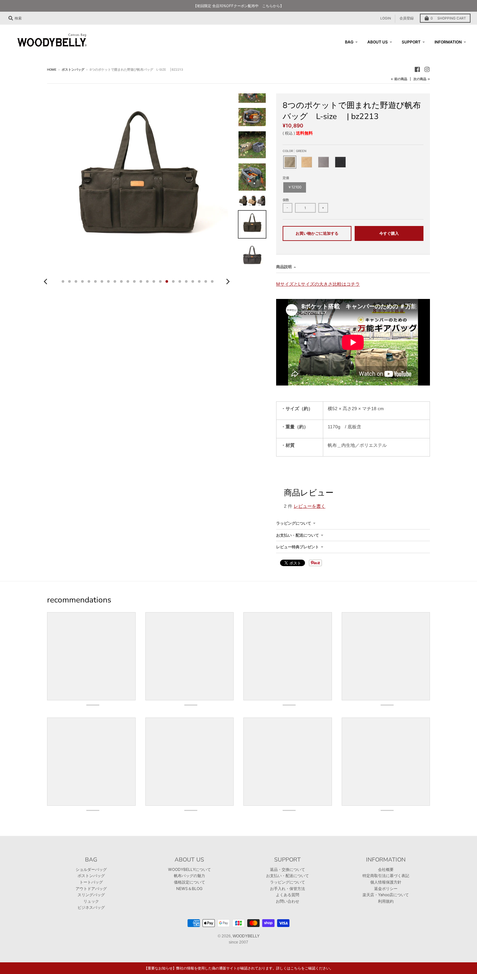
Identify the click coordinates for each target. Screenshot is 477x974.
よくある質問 (287, 894)
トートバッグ (91, 882)
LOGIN (385, 18)
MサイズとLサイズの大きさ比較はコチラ (318, 284)
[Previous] (46, 281)
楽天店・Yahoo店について (385, 894)
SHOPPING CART (448, 18)
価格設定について (189, 882)
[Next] (227, 281)
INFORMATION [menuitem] (448, 42)
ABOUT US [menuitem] (377, 42)
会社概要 (386, 869)
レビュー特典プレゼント (297, 546)
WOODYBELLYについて (189, 869)
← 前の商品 (399, 79)
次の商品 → (421, 79)
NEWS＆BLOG (189, 888)
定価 (286, 178)
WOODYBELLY (246, 936)
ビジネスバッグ (91, 907)
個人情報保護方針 (385, 882)
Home (51, 69)
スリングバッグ (91, 894)
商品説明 (284, 266)
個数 (286, 200)
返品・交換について (287, 869)
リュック (91, 901)
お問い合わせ (287, 901)
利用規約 (386, 901)
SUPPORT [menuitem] (411, 42)
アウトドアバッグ (91, 888)
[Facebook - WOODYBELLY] (417, 69)
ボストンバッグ (73, 69)
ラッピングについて (293, 523)
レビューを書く (309, 506)
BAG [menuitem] (349, 42)
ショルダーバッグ (91, 869)
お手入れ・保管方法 (287, 888)
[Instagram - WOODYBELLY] (427, 69)
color (294, 151)
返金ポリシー (386, 888)
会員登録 (406, 18)
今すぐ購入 (389, 233)
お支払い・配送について (297, 535)
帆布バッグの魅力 (189, 875)
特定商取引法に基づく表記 (385, 875)
